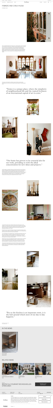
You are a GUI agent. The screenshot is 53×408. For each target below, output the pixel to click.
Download (6, 0)
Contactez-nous (9, 0)
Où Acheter (3, 0)
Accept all (44, 396)
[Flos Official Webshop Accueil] (26, 2)
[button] (49, 0)
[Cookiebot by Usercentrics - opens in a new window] (5, 406)
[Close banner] (51, 395)
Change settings (44, 399)
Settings (12, 406)
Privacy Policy (20, 393)
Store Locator (12, 393)
